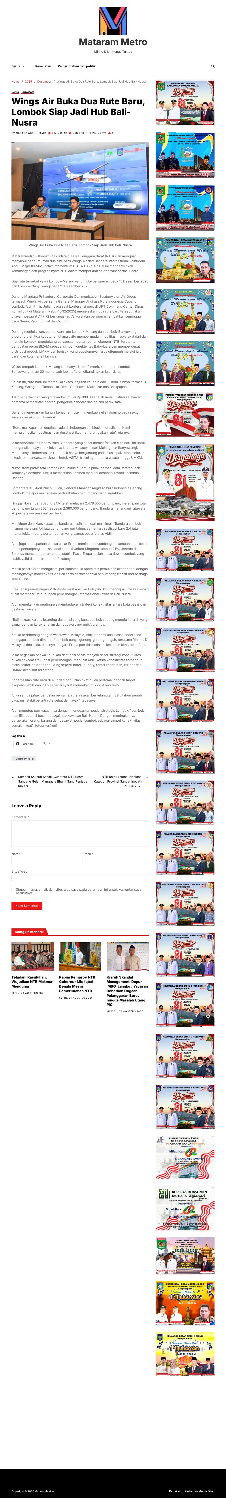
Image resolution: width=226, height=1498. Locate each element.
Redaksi (174, 1491)
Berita (15, 66)
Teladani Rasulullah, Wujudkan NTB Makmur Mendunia (32, 982)
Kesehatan (43, 66)
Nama (17, 854)
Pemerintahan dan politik (77, 66)
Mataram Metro (113, 42)
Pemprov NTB (24, 758)
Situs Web (19, 871)
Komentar (20, 817)
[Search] (213, 66)
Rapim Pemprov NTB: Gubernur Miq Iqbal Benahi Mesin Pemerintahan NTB (78, 984)
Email (88, 854)
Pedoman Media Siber (200, 1491)
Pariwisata (27, 92)
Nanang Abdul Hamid (31, 133)
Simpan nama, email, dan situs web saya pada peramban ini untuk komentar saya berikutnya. (78, 891)
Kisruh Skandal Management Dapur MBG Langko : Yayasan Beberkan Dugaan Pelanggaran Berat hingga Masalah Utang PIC (127, 991)
